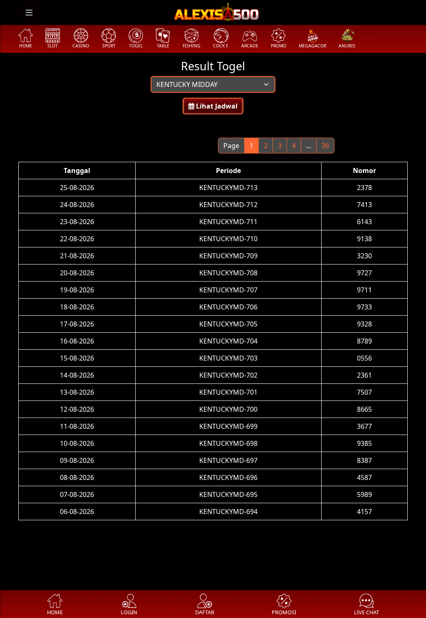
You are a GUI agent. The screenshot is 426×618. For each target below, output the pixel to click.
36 (325, 145)
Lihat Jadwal (216, 106)
